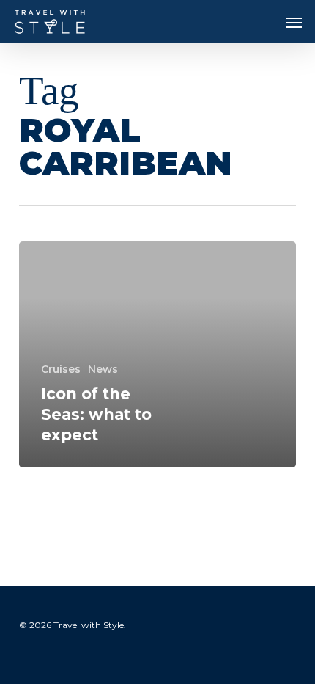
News (103, 369)
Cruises (61, 369)
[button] (294, 22)
